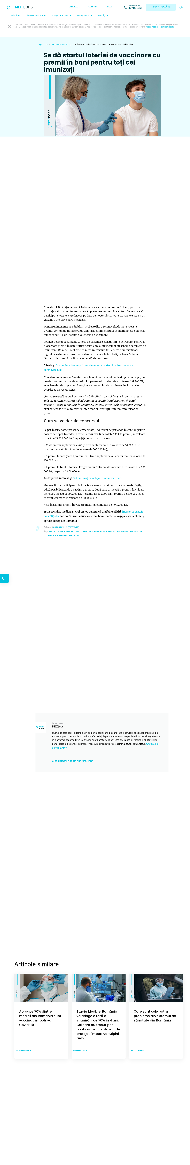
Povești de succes (60, 16)
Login (180, 8)
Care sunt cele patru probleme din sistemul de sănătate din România (155, 1016)
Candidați (74, 7)
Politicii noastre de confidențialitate (160, 27)
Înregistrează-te (161, 7)
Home (46, 44)
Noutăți (101, 16)
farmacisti (127, 532)
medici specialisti (110, 532)
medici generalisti (59, 532)
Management (83, 16)
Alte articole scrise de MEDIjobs (72, 761)
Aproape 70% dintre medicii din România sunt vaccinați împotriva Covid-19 (40, 1018)
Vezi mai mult (23, 1050)
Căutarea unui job (34, 16)
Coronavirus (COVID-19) (61, 44)
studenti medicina (69, 536)
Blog (110, 7)
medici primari (91, 532)
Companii (93, 7)
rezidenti (76, 532)
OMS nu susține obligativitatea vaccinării (97, 478)
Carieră (13, 16)
